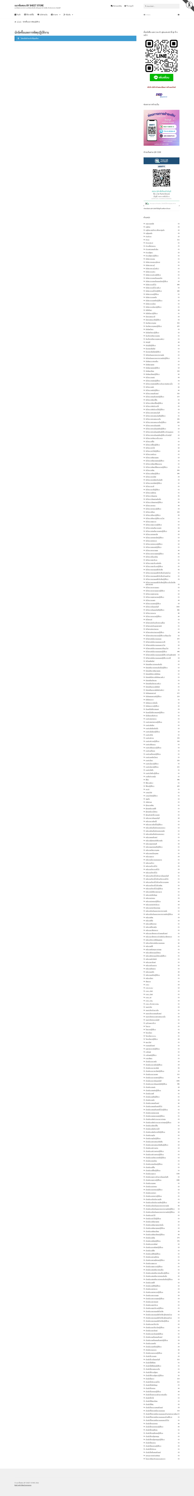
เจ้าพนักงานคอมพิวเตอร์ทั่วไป (154, 1106)
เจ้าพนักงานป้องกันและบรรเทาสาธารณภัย (157, 1206)
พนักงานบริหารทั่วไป (151, 872)
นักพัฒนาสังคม (150, 371)
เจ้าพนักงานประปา (151, 1193)
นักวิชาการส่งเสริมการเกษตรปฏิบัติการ (156, 531)
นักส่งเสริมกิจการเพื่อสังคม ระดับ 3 (155, 677)
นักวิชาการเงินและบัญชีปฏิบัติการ (155, 610)
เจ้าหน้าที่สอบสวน (151, 1443)
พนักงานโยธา (149, 978)
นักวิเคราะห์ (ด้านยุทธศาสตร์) (154, 626)
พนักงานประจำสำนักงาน (152, 904)
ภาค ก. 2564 (149, 994)
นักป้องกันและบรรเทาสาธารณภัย (155, 355)
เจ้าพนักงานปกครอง (151, 1186)
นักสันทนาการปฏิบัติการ (152, 706)
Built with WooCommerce (23, 1485)
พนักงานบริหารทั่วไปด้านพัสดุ (154, 885)
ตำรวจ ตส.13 (149, 243)
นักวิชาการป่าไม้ (150, 448)
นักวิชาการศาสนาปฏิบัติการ (153, 509)
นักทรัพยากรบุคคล (151, 323)
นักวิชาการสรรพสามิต (152, 534)
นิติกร (147, 779)
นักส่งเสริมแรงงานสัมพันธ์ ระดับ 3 (155, 690)
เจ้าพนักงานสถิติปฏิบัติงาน (153, 1286)
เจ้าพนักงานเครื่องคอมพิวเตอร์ (154, 1337)
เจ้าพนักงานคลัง (150, 1100)
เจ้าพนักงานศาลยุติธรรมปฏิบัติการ (155, 1260)
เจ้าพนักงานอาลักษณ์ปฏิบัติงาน (154, 1334)
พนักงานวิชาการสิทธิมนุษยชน (154, 940)
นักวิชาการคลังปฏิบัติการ (152, 390)
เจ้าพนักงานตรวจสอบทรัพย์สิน (154, 1141)
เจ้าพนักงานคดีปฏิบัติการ (152, 1097)
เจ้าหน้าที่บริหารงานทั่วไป (153, 1382)
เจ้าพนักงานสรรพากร (151, 1289)
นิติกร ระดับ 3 (149, 783)
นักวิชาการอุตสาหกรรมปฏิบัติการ (155, 597)
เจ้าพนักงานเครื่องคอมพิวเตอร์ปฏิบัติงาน (157, 1340)
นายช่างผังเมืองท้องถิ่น (152, 728)
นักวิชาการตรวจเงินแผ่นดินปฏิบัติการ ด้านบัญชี (158, 435)
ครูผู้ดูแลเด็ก (149, 233)
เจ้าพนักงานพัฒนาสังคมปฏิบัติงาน (155, 1234)
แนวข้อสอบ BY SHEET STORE (29, 5)
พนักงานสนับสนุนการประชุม (153, 949)
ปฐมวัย (148, 799)
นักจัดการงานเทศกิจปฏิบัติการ (154, 300)
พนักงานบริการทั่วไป (151, 866)
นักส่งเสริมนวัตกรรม (151, 680)
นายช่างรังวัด (149, 735)
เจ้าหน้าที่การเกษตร (151, 1356)
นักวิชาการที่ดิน (150, 441)
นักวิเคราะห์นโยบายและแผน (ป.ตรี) (155, 642)
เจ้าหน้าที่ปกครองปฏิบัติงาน (153, 1391)
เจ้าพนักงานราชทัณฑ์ (151, 1244)
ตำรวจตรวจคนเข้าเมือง (152, 249)
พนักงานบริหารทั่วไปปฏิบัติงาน (154, 888)
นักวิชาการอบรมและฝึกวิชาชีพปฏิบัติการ (157, 579)
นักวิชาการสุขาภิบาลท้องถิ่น (153, 563)
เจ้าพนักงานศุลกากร (151, 1263)
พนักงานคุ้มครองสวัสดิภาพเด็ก (154, 840)
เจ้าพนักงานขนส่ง (150, 1087)
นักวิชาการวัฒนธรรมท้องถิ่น (153, 499)
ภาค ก (147, 984)
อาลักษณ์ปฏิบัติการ (151, 1055)
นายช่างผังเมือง (150, 725)
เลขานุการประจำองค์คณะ (153, 1455)
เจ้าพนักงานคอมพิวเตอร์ (152, 1103)
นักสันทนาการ (149, 699)
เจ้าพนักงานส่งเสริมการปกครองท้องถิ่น (156, 1276)
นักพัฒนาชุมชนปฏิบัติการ (153, 368)
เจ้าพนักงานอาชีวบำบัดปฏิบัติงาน (155, 1327)
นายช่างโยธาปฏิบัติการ (152, 764)
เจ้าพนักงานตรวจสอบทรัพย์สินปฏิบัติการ (157, 1145)
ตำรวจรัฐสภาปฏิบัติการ (152, 256)
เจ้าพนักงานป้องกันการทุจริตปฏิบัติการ (156, 1202)
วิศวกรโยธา (149, 1033)
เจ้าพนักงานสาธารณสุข (152, 1295)
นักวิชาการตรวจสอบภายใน (153, 419)
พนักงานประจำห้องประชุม (153, 908)
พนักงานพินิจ (149, 920)
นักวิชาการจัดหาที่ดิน (151, 400)
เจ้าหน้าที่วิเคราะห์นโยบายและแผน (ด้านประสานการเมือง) (162, 1414)
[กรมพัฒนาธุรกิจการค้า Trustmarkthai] (161, 94)
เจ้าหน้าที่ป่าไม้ (150, 1398)
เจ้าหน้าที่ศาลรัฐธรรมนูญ (152, 1436)
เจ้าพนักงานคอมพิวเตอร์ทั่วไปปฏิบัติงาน (157, 1109)
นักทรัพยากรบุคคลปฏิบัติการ (154, 326)
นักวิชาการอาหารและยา (152, 587)
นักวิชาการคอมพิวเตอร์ (152, 393)
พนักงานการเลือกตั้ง (151, 821)
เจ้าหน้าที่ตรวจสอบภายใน (153, 1369)
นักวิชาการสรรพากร (151, 541)
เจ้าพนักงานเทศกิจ (151, 1343)
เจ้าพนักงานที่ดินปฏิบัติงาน (153, 1170)
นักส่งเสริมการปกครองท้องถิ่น (154, 664)
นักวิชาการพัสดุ (150, 470)
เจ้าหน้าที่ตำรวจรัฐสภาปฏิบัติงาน (154, 1375)
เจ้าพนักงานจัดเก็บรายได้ (152, 1129)
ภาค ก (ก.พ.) (149, 988)
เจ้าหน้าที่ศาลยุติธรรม (151, 1430)
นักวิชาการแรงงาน (151, 613)
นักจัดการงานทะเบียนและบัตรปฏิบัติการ (157, 281)
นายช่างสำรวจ (150, 738)
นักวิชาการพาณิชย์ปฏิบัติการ (154, 483)
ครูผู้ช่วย (148, 227)
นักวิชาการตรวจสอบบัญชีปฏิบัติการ (155, 416)
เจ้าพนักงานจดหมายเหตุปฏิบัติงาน (155, 1116)
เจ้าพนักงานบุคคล (151, 1183)
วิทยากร (148, 1026)
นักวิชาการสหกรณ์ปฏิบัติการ (153, 547)
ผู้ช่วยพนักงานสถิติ (151, 808)
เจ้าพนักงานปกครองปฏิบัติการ (154, 1189)
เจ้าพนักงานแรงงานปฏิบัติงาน (154, 1353)
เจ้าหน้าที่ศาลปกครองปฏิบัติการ (154, 1426)
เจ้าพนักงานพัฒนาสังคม (152, 1231)
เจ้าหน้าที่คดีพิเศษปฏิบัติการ (153, 1366)
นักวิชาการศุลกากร (151, 521)
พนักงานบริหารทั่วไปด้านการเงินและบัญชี (157, 876)
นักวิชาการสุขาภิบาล (151, 560)
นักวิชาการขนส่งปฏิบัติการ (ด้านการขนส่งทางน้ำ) (159, 384)
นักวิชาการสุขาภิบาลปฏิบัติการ (154, 566)
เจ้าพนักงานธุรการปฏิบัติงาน (153, 1180)
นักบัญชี (148, 342)
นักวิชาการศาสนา (151, 505)
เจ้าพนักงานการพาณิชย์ (152, 1068)
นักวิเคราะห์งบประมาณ (152, 629)
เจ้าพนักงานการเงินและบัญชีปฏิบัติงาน (156, 1084)
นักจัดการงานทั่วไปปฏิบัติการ (154, 291)
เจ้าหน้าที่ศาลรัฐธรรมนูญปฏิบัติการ (155, 1439)
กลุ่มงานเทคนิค (150, 223)
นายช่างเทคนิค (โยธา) (152, 757)
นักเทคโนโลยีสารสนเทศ (152, 709)
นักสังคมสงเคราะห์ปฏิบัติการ (153, 696)
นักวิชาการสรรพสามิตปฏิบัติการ (154, 537)
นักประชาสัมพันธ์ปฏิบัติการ (153, 352)
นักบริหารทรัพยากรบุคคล (153, 336)
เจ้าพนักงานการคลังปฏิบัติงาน (154, 1065)
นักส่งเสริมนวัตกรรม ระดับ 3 (153, 683)
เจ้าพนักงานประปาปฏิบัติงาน (154, 1196)
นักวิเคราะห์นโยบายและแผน (153, 639)
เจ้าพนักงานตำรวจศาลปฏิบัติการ (155, 1151)
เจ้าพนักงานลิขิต (150, 1250)
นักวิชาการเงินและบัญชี (152, 607)
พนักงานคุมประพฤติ (151, 844)
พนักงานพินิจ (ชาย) (151, 924)
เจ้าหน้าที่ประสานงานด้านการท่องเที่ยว (156, 1394)
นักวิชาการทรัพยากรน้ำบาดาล (154, 438)
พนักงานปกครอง (150, 898)
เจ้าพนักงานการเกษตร (152, 1074)
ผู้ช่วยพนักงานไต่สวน (151, 812)
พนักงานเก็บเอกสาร (151, 965)
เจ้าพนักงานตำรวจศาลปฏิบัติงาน (155, 1154)
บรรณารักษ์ (149, 792)
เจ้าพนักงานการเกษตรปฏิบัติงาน (154, 1077)
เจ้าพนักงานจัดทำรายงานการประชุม (156, 1119)
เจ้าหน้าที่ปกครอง (150, 1388)
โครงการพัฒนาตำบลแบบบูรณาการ (155, 1459)
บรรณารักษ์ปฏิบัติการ (152, 796)
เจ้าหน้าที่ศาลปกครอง (152, 1423)
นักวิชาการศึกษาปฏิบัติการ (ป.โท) (155, 518)
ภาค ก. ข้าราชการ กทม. (152, 1004)
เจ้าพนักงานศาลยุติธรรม (152, 1257)
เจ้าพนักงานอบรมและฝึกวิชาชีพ (154, 1311)
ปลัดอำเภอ (149, 802)
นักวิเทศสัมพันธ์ (150, 661)
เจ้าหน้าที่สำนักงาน (151, 1449)
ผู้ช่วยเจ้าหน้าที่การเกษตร (153, 815)
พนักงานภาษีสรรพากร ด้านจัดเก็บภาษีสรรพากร (159, 936)
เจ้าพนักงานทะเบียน (151, 1161)
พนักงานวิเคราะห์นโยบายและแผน (155, 943)
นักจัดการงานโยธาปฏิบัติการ (153, 307)
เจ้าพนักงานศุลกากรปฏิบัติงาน (154, 1266)
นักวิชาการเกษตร (150, 600)
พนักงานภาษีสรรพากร (152, 930)
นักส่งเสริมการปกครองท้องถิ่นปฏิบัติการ (157, 667)
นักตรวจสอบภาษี (150, 316)
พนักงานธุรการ (150, 856)
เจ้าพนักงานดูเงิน (150, 1135)
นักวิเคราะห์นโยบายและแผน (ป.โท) (155, 645)
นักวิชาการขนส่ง (150, 377)
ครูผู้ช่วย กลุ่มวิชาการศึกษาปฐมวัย (155, 230)
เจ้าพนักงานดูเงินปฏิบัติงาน (153, 1138)
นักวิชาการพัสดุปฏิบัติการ (153, 473)
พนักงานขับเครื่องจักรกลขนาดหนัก (155, 831)
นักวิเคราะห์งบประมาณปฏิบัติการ (155, 632)
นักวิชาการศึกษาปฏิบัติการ (153, 515)
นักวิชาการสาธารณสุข (152, 550)
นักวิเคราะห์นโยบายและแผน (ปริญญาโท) (157, 648)
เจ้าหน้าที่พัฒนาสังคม (151, 1401)
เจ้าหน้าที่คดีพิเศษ (151, 1362)
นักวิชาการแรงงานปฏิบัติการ (153, 616)
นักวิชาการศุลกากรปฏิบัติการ (154, 525)
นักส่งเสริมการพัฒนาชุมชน (153, 671)
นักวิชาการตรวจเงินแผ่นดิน (153, 425)
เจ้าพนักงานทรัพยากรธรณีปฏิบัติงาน (156, 1157)
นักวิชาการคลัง (150, 387)
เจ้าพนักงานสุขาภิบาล (152, 1305)
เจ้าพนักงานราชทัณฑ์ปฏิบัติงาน (154, 1247)
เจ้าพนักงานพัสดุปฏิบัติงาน (153, 1241)
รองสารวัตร (149, 1007)
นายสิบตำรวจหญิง (151, 776)
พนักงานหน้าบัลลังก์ (151, 959)
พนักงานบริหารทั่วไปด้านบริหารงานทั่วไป (157, 879)
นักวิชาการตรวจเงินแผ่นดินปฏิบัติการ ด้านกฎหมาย (159, 432)
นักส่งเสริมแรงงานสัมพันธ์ (153, 687)
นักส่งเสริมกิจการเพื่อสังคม (153, 674)
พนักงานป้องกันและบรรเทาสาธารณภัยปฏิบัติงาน (159, 914)
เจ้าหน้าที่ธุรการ (150, 1379)
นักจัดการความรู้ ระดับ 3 (152, 268)
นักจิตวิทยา (149, 310)
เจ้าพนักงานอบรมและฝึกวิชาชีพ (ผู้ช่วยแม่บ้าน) (159, 1318)
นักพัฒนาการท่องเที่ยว (152, 361)
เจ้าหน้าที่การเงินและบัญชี (153, 1359)
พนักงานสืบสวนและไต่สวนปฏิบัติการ (156, 956)
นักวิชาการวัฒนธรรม (151, 496)
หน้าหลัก (19, 22)
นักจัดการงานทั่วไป (151, 284)
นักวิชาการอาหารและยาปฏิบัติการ (155, 591)
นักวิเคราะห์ (149, 619)
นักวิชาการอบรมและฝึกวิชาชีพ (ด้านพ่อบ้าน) (158, 573)
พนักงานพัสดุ (149, 917)
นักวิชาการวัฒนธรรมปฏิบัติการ (154, 502)
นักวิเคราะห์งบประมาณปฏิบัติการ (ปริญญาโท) (158, 635)
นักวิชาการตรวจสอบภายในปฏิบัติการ (156, 422)
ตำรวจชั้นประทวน (151, 246)
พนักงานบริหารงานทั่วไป (152, 869)
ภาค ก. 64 (148, 997)
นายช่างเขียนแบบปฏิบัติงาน (153, 747)
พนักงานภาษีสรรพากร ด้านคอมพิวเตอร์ (156, 933)
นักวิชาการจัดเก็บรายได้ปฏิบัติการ (155, 409)
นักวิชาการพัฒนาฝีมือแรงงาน (154, 464)
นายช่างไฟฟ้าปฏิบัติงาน (152, 773)
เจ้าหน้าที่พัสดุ (149, 1404)
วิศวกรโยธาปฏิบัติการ (152, 1039)
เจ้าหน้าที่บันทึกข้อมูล (151, 1385)
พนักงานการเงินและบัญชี (153, 818)
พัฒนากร (148, 981)
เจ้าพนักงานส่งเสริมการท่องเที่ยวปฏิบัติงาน (157, 1273)
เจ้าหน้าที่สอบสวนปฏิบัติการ (153, 1446)
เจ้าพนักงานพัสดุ (150, 1238)
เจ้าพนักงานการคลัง (151, 1061)
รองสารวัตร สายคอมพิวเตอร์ (153, 1013)
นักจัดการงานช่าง (150, 272)
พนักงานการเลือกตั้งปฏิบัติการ (154, 824)
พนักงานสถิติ (149, 946)
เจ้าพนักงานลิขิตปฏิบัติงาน (153, 1254)
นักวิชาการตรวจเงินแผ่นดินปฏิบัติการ (156, 428)
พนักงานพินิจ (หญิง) (151, 927)
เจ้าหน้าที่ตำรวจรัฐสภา (152, 1372)
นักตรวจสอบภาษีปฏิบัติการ (153, 320)
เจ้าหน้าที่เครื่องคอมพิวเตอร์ (153, 1452)
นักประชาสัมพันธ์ (150, 348)
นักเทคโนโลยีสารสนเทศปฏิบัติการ (155, 712)
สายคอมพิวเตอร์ (150, 1045)
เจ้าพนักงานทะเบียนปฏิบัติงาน (154, 1164)
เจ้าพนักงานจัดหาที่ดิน (152, 1125)
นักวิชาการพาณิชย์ (151, 477)
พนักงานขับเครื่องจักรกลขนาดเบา (155, 834)
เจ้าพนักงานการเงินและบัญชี (153, 1081)
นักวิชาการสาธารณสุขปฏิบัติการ (154, 553)
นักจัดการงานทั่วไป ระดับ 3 (153, 288)
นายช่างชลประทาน (151, 719)
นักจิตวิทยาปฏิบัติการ (152, 313)
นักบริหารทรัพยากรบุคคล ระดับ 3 (155, 339)
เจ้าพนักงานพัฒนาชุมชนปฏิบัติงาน (155, 1228)
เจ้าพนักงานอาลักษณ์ (151, 1330)
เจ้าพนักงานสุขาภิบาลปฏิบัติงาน (154, 1308)
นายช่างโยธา (149, 760)
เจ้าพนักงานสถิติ (150, 1282)
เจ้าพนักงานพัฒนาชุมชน (152, 1222)
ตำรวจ (147, 240)
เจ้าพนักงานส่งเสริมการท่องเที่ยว (155, 1270)
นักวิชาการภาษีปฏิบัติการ (153, 489)
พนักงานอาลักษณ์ (151, 962)
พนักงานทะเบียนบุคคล (152, 853)
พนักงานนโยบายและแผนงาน (154, 860)
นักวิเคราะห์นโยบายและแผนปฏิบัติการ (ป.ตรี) (158, 658)
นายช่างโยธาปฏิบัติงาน (152, 767)
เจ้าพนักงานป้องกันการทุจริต (153, 1199)
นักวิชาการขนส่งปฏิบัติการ (153, 381)
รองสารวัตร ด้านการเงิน (152, 1010)
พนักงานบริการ (150, 863)
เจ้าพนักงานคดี (150, 1093)
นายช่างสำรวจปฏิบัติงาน (152, 741)
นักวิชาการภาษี (150, 486)
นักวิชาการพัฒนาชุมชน (152, 457)
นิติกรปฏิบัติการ (150, 786)
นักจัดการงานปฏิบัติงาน (152, 294)
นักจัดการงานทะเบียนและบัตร (154, 278)
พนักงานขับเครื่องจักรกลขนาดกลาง (155, 828)
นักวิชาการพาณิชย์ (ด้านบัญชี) (154, 480)
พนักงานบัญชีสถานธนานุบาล (154, 892)
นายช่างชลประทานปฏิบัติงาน (154, 722)
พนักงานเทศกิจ (150, 972)
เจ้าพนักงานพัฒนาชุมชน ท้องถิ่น (154, 1225)
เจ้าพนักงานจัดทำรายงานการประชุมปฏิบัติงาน (158, 1122)
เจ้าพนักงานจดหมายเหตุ (152, 1113)
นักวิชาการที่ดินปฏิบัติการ (153, 445)
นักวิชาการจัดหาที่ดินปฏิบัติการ (154, 403)
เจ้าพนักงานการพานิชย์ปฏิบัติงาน (155, 1071)
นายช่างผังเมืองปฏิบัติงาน (153, 731)
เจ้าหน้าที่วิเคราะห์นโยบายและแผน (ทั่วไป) (157, 1420)
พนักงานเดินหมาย (151, 969)
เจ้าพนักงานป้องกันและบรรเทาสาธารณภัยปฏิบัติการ (160, 1209)
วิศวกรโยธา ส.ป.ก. (151, 1036)
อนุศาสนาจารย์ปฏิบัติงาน (153, 1049)
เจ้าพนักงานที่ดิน (150, 1167)
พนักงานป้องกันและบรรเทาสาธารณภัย (156, 911)
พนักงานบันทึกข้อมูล (151, 895)
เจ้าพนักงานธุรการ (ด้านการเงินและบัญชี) (157, 1177)
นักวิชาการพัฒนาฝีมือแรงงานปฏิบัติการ (156, 467)
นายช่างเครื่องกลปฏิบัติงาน (153, 754)
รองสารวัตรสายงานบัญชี (152, 1020)
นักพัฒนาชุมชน (150, 364)
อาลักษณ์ (148, 1052)
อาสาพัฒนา (149, 1058)
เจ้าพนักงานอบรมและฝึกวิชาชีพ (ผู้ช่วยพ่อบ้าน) (159, 1314)
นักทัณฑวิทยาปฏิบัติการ (152, 332)
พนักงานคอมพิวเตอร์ (151, 837)
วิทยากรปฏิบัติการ (151, 1029)
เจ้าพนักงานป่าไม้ (150, 1215)
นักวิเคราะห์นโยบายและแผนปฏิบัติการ (156, 651)
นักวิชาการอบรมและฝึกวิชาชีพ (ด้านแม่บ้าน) (158, 576)
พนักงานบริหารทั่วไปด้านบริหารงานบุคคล (157, 882)
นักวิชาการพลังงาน (151, 454)
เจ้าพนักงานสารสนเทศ (152, 1302)
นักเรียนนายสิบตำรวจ (152, 715)
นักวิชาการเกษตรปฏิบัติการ (153, 603)
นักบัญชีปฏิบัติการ (151, 345)
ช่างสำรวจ (148, 236)
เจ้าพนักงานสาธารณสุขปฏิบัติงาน (155, 1298)
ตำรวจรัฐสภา (149, 252)
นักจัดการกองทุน (150, 259)
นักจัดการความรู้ (150, 265)
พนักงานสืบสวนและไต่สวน (153, 952)
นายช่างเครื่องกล (150, 751)
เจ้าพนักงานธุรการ (151, 1174)
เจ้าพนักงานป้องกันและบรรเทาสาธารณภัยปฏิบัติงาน (160, 1212)
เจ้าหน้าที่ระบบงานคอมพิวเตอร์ (154, 1407)
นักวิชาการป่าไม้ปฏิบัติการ (153, 451)
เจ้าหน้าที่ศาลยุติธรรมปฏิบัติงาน (154, 1433)
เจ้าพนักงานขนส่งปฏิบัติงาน (153, 1090)
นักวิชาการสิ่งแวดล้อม (152, 557)
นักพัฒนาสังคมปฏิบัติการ (153, 374)
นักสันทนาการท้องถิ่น (151, 703)
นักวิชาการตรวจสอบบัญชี (153, 413)
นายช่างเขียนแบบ (151, 744)
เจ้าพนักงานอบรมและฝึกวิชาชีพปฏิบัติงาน (157, 1321)
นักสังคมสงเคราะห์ (151, 693)
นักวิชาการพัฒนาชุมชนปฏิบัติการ (155, 461)
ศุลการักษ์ (148, 1042)
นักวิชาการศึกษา (150, 512)
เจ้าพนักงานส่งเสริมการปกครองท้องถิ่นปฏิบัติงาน (159, 1279)
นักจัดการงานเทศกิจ (151, 297)
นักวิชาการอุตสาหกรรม (152, 594)
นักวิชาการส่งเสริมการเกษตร (153, 528)
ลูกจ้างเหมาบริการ (151, 1023)
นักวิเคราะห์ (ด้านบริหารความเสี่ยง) (155, 623)
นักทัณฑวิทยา (149, 329)
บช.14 (147, 789)
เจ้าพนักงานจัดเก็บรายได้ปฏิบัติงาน (155, 1132)
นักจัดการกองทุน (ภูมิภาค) (153, 262)
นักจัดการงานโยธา (151, 304)
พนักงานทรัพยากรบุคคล (152, 850)
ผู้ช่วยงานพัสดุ (150, 805)
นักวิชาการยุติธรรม (151, 493)
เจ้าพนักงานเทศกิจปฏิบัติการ (153, 1346)
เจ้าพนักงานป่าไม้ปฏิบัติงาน (153, 1218)
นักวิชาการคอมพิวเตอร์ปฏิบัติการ (155, 396)
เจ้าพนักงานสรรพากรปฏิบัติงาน (154, 1292)
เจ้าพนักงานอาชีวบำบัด (152, 1324)
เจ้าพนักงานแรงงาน (151, 1350)
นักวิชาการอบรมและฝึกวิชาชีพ (154, 569)
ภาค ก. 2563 (149, 991)
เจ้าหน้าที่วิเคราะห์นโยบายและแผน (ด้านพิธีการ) (159, 1417)
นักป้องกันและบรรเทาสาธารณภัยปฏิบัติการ (158, 358)
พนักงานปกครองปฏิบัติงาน (153, 901)
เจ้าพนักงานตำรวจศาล (152, 1148)
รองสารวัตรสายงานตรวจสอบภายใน (155, 1017)
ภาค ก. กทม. (149, 1001)
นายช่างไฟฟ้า (149, 770)
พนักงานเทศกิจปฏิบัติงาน (153, 975)
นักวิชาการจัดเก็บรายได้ (152, 406)
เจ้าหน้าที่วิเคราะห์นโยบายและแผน (155, 1411)
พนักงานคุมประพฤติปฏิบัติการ (154, 847)
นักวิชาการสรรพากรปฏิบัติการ (154, 544)
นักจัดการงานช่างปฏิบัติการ (153, 275)
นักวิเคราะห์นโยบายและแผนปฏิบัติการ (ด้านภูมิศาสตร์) (161, 655)
